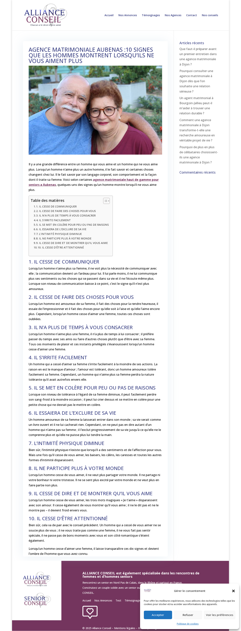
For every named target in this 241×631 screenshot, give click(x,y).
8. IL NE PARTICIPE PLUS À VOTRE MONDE (63, 238)
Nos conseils (210, 15)
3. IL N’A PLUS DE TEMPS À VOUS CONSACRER (66, 215)
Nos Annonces (127, 15)
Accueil (109, 15)
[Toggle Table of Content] (104, 201)
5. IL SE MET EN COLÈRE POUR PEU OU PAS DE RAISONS (72, 224)
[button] (233, 591)
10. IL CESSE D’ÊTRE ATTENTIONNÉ (61, 247)
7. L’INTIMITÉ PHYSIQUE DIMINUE (59, 234)
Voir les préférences (219, 615)
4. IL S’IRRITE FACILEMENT (53, 220)
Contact (191, 15)
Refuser (188, 615)
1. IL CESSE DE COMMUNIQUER (56, 206)
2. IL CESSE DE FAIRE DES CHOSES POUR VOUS (66, 211)
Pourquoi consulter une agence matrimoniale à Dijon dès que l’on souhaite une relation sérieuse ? (196, 81)
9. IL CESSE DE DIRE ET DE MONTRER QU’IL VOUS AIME (72, 243)
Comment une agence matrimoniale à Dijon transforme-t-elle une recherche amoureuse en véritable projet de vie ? (197, 130)
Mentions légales (124, 628)
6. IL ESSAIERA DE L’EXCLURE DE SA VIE (61, 229)
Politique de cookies (188, 623)
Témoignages (151, 15)
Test (118, 600)
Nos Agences (173, 15)
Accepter (158, 615)
